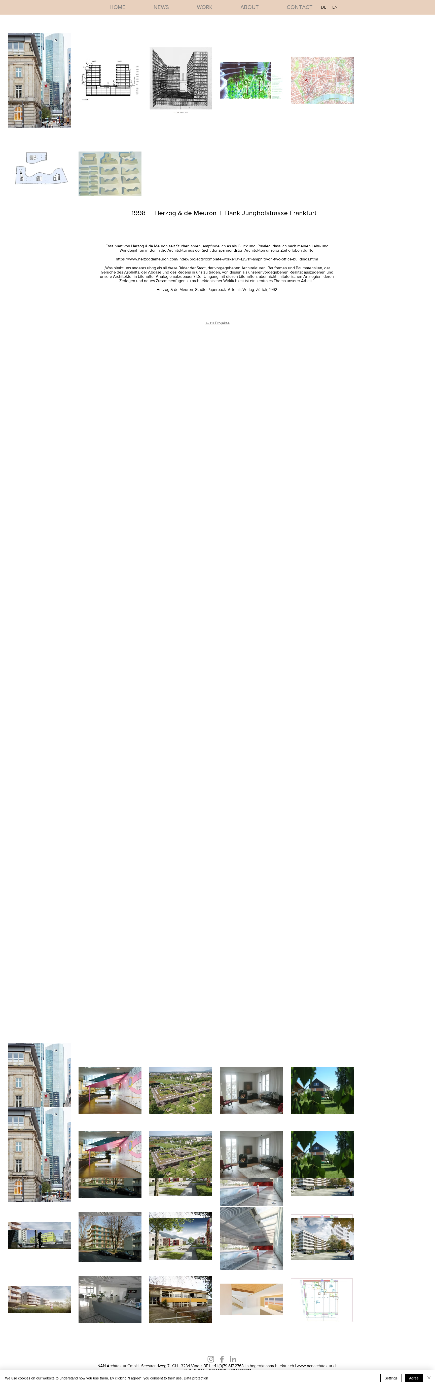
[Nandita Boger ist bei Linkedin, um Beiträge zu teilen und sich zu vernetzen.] (233, 1359)
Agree (414, 1377)
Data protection (196, 1377)
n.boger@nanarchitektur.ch (270, 1366)
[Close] (429, 1378)
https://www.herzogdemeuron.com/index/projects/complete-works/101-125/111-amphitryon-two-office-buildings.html (217, 259)
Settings (391, 1377)
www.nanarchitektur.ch (317, 1366)
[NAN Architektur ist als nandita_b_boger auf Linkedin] (210, 1359)
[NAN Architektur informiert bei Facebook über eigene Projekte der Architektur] (222, 1359)
